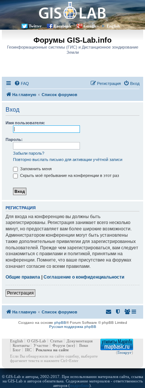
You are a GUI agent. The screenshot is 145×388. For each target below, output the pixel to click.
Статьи (56, 341)
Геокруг (124, 352)
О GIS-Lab (36, 341)
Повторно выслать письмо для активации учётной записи (67, 159)
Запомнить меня (35, 169)
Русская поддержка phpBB (72, 327)
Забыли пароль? (28, 153)
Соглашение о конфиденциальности (84, 277)
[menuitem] (21, 83)
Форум (58, 345)
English (113, 26)
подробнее (79, 385)
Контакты (21, 345)
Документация (80, 341)
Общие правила (23, 277)
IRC (28, 350)
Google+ (91, 26)
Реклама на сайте (52, 350)
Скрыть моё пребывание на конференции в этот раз (69, 175)
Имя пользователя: (25, 123)
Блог (17, 350)
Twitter (35, 26)
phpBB (60, 322)
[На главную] (72, 10)
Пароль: (14, 139)
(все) (71, 345)
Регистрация (20, 293)
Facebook (62, 26)
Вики (83, 345)
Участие (40, 345)
